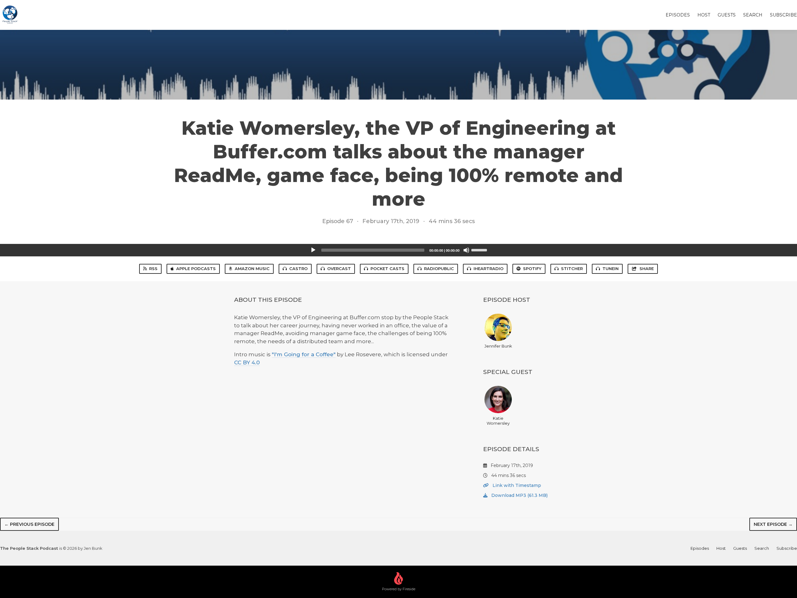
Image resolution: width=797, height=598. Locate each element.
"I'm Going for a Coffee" (304, 354)
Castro (298, 268)
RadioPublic (439, 268)
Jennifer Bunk (498, 345)
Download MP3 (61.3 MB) (519, 495)
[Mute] (466, 250)
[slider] (480, 249)
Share (646, 268)
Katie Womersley (498, 421)
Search (752, 15)
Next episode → (773, 524)
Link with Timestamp (516, 485)
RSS (153, 268)
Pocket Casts (387, 268)
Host (703, 15)
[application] (398, 250)
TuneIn (610, 268)
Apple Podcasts (196, 268)
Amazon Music (252, 268)
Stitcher (572, 268)
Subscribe (783, 15)
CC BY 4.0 (247, 362)
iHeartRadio (488, 268)
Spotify (532, 268)
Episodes (678, 15)
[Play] (313, 250)
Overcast (339, 268)
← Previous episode (29, 524)
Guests (727, 15)
